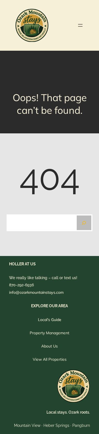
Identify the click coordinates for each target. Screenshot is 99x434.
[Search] (84, 222)
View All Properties (50, 359)
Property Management (49, 332)
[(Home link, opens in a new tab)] (31, 25)
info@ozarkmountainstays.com (36, 292)
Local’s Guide (49, 319)
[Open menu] (80, 25)
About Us (49, 346)
